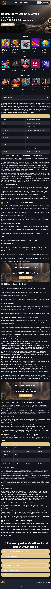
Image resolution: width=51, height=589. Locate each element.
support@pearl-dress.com (43, 582)
